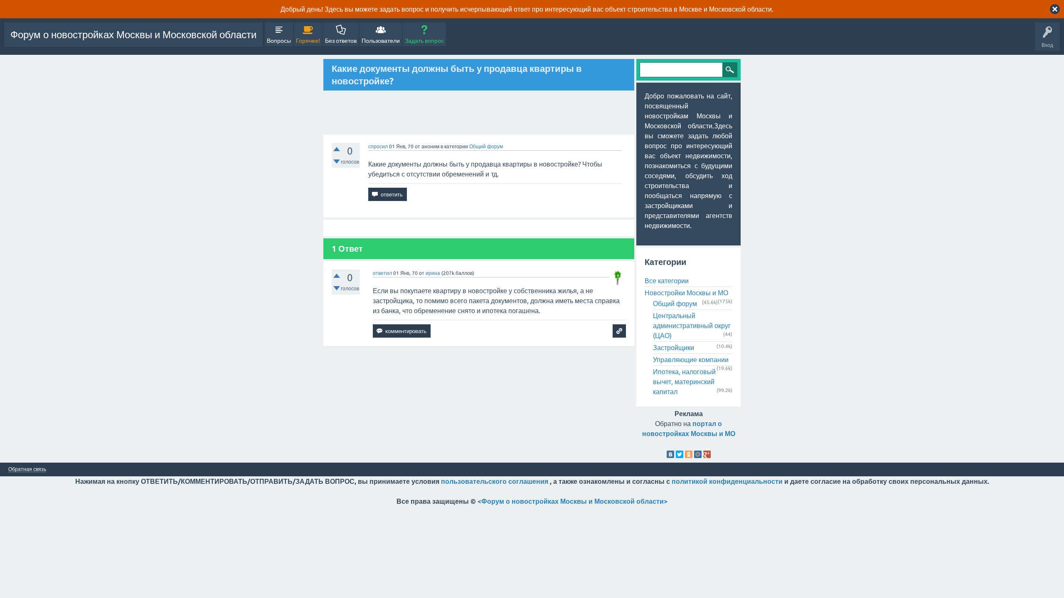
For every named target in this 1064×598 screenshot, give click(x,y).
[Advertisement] (478, 112)
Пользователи (381, 40)
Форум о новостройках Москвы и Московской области (133, 34)
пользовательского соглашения (494, 481)
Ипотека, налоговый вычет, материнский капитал (684, 381)
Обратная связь (27, 469)
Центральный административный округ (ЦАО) (692, 325)
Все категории (667, 280)
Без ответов (341, 40)
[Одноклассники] (688, 454)
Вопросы (279, 40)
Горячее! (308, 40)
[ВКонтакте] (670, 454)
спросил (378, 146)
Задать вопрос (424, 40)
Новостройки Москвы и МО (686, 293)
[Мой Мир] (698, 454)
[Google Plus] (707, 454)
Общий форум (486, 146)
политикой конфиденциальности (727, 481)
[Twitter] (679, 454)
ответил (382, 273)
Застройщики (673, 347)
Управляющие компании (691, 359)
